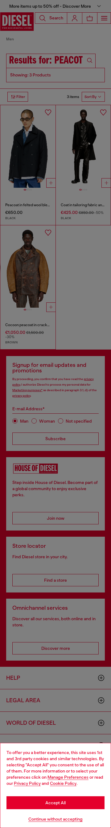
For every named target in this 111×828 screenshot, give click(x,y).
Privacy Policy (27, 783)
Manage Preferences (67, 777)
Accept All (55, 802)
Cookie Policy (63, 783)
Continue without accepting (55, 819)
